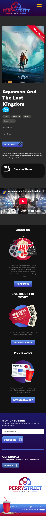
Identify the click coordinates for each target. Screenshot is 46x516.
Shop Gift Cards (23, 342)
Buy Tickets (9, 144)
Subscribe (10, 440)
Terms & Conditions (38, 507)
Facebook (9, 465)
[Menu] (39, 6)
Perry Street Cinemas (23, 507)
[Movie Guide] (23, 370)
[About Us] (23, 248)
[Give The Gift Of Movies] (23, 315)
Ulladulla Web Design (31, 509)
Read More (23, 284)
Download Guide (23, 400)
